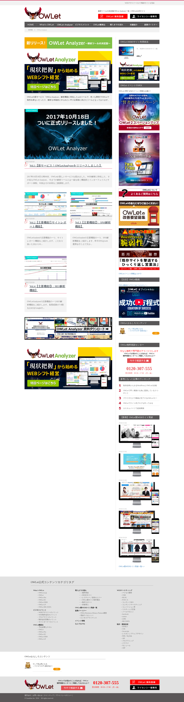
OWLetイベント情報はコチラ (130, 274)
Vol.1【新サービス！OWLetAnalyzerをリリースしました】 (66, 165)
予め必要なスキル (45, 627)
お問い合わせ (37, 695)
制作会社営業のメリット (48, 619)
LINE (124, 619)
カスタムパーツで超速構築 (133, 408)
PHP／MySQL (127, 636)
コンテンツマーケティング (132, 605)
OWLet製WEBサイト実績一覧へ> (132, 566)
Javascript (125, 631)
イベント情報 (80, 621)
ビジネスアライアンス (88, 618)
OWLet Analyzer (32, 110)
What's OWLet (38, 590)
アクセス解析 (127, 593)
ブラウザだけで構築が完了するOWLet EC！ (140, 398)
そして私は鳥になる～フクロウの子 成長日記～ (138, 330)
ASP (123, 648)
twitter (124, 616)
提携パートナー (80, 611)
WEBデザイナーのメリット (49, 612)
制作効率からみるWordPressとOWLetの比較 (140, 385)
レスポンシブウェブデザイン (132, 634)
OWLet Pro (42, 597)
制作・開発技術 (122, 624)
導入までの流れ (80, 590)
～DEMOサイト (86, 595)
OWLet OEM (43, 602)
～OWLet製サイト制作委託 (90, 600)
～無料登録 (84, 593)
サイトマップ (49, 695)
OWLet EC (42, 600)
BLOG (124, 597)
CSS (123, 629)
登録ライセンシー (87, 615)
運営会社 (28, 695)
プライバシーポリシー (63, 695)
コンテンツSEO (127, 602)
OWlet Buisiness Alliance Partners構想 (93, 613)
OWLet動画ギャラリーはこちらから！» (133, 285)
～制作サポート (86, 602)
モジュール (126, 645)
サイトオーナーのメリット (48, 622)
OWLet (41, 595)
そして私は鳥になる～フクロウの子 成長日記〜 (43, 665)
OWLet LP (42, 605)
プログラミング (128, 641)
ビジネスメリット (39, 610)
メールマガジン (128, 612)
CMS (124, 595)
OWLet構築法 (38, 625)
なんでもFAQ (80, 624)
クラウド (125, 643)
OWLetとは (43, 593)
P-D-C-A (125, 600)
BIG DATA (126, 621)
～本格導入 (84, 605)
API (123, 638)
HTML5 (125, 626)
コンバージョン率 (128, 607)
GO (156, 333)
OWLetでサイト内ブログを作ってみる (138, 403)
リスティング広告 (128, 609)
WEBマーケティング (124, 590)
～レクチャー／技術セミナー (91, 597)
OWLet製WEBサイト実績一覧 (86, 608)
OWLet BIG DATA (45, 607)
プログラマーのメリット (48, 617)
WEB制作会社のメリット (48, 615)
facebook (125, 614)
